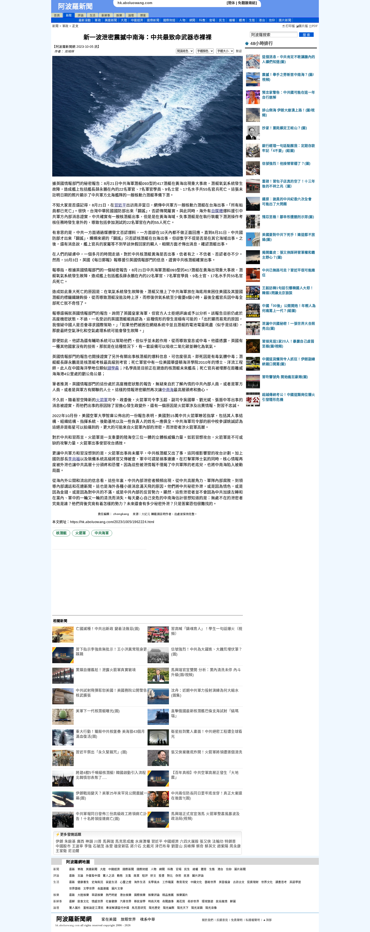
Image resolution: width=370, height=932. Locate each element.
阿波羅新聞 (75, 6)
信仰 (272, 20)
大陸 (124, 20)
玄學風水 (154, 882)
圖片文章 (117, 888)
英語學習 (295, 882)
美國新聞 (111, 20)
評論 (81, 15)
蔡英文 (210, 846)
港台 (262, 20)
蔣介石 (136, 846)
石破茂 (98, 846)
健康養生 (83, 882)
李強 (88, 846)
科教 (202, 20)
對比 (170, 875)
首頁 (57, 15)
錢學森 (113, 368)
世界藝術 (75, 888)
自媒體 (217, 211)
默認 (239, 51)
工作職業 (168, 882)
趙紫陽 (222, 846)
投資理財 (253, 882)
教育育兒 (182, 882)
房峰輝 (189, 846)
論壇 (131, 15)
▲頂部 (267, 920)
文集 (128, 875)
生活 (92, 15)
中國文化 (196, 882)
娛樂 (119, 15)
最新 (85, 20)
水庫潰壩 (142, 841)
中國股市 (63, 846)
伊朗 (59, 841)
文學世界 (89, 888)
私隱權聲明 (253, 920)
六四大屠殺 (189, 841)
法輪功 (218, 841)
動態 (120, 875)
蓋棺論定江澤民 (93, 907)
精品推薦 (168, 894)
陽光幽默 (169, 907)
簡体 (231, 3)
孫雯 (109, 846)
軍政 (98, 20)
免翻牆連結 (247, 3)
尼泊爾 (73, 851)
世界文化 (267, 882)
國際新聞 (153, 20)
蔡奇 (200, 846)
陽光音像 (211, 907)
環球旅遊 (207, 901)
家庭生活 (111, 882)
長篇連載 (103, 888)
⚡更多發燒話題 (68, 834)
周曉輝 (69, 51)
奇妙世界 (193, 901)
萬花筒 (180, 901)
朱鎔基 (70, 841)
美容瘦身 (224, 882)
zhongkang (121, 514)
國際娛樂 (140, 894)
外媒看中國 (93, 875)
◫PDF (313, 26)
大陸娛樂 (83, 894)
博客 (143, 15)
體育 (242, 20)
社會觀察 (111, 901)
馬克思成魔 (124, 841)
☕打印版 (288, 26)
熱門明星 (111, 894)
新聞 (69, 15)
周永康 (235, 846)
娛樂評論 (154, 894)
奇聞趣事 (168, 901)
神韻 (89, 841)
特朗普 (230, 841)
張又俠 (205, 841)
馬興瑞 (108, 841)
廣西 (80, 841)
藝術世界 (210, 882)
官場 (212, 20)
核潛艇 (61, 533)
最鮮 (72, 901)
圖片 (285, 20)
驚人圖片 (75, 907)
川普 (98, 841)
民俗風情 (221, 901)
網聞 (192, 20)
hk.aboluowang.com (135, 3)
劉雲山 (177, 846)
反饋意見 (222, 920)
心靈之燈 (125, 882)
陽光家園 (197, 907)
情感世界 (97, 901)
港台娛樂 (125, 894)
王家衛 (61, 851)
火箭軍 (102, 400)
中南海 (168, 390)
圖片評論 (198, 875)
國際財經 (169, 20)
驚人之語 (108, 875)
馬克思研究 (139, 907)
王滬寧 (77, 846)
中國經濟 (137, 20)
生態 (252, 20)
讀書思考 (281, 882)
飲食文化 (83, 901)
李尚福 (74, 459)
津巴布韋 (162, 846)
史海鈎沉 (97, 882)
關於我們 (207, 920)
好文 (153, 875)
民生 (222, 20)
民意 (186, 875)
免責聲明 (237, 920)
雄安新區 (121, 846)
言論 (80, 875)
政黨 (136, 875)
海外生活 (140, 882)
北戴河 (148, 846)
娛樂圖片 (182, 894)
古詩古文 (239, 882)
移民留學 (140, 901)
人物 (182, 20)
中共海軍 (102, 533)
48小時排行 (261, 43)
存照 (178, 875)
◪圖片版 (302, 26)
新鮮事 (105, 15)
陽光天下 (183, 907)
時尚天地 (154, 901)
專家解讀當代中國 (117, 907)
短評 (145, 875)
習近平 (120, 205)
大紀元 (146, 514)
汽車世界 (125, 901)
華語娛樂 (97, 894)
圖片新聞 (240, 869)
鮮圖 (233, 901)
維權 (232, 20)
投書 (161, 875)
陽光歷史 (154, 907)
